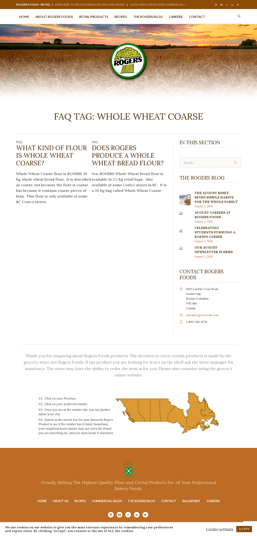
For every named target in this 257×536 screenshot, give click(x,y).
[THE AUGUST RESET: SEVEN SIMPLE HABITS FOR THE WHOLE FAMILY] (185, 199)
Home (42, 501)
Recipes (80, 501)
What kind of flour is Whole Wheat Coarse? (51, 155)
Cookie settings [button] (219, 529)
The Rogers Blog (141, 501)
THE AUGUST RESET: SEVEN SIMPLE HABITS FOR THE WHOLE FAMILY (216, 197)
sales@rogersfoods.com (202, 315)
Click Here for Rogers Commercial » (158, 4)
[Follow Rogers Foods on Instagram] (216, 5)
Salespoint (191, 501)
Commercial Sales (107, 501)
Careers (213, 501)
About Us (60, 501)
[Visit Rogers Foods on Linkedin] (232, 5)
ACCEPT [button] (244, 529)
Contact (168, 501)
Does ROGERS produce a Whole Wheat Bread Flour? (128, 155)
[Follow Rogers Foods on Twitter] (238, 5)
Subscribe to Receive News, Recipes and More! (90, 4)
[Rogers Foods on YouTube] (221, 5)
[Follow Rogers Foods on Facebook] (227, 5)
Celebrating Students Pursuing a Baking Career (215, 232)
